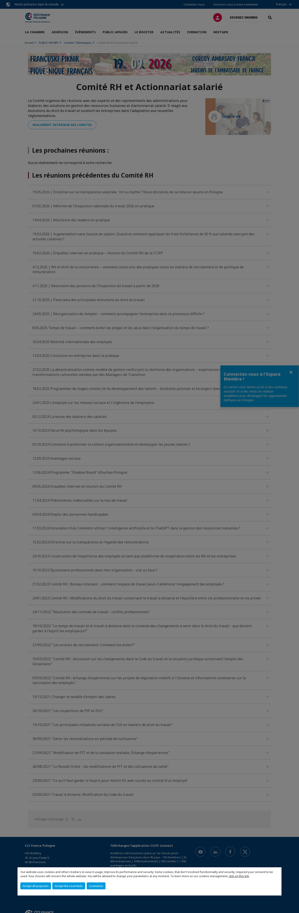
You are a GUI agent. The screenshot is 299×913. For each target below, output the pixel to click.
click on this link (239, 876)
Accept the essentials (69, 886)
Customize (96, 886)
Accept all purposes (36, 886)
